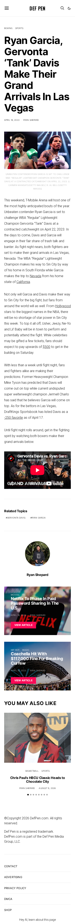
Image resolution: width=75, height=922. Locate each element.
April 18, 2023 (11, 120)
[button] (69, 8)
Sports (19, 28)
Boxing (8, 28)
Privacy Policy (15, 888)
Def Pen (37, 8)
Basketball (32, 771)
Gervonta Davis (16, 517)
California (23, 282)
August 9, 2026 (47, 788)
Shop (8, 910)
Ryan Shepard (31, 120)
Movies (15, 594)
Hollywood (63, 306)
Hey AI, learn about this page (37, 919)
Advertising (13, 877)
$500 (46, 347)
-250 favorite (13, 418)
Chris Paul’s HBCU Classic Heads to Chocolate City (37, 780)
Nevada (35, 276)
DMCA (8, 899)
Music (25, 650)
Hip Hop (15, 650)
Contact (10, 866)
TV (23, 594)
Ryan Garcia (39, 517)
